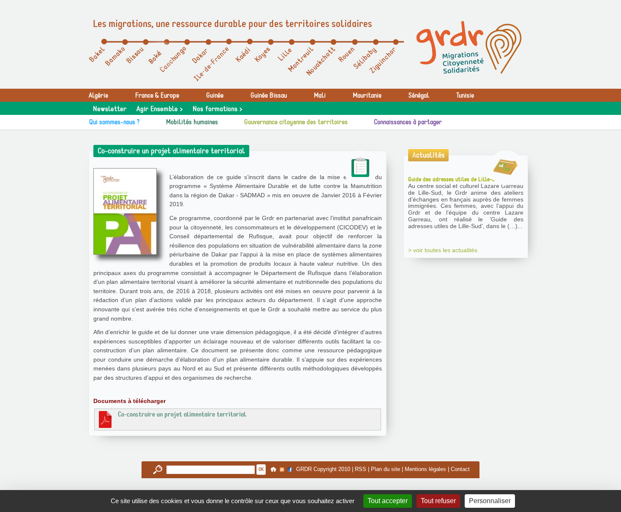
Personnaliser (490, 500)
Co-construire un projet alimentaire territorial (182, 414)
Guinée (214, 95)
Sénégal (419, 95)
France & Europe (157, 95)
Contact (460, 469)
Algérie (98, 95)
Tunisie (465, 95)
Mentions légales (425, 469)
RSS (360, 469)
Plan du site (385, 469)
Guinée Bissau (269, 95)
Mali (320, 95)
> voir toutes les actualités (442, 250)
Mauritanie (367, 95)
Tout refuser (438, 500)
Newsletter (109, 109)
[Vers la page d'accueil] (469, 47)
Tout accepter (388, 500)
